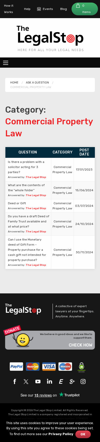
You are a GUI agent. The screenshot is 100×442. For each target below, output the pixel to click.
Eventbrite (61, 381)
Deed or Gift (17, 203)
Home (14, 82)
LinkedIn (49, 381)
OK (83, 434)
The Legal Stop (36, 177)
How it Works (8, 9)
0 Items (86, 9)
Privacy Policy (60, 434)
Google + (72, 381)
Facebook (14, 381)
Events (48, 9)
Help (27, 9)
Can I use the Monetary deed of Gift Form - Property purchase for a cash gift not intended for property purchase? (27, 250)
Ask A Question (37, 82)
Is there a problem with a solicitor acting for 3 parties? (26, 167)
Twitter (26, 381)
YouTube (38, 381)
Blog (63, 9)
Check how (80, 345)
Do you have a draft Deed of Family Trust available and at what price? (28, 221)
